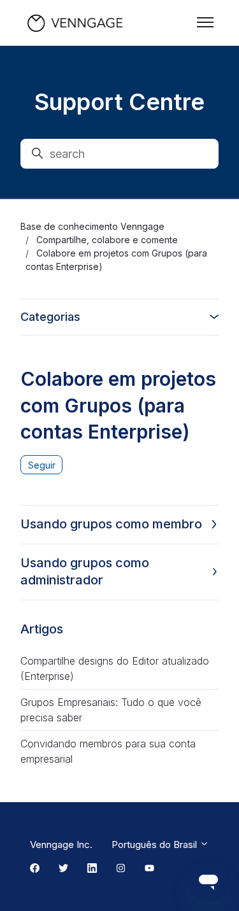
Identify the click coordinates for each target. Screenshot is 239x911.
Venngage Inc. (61, 844)
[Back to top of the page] (25, 886)
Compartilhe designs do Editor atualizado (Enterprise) (114, 668)
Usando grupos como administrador (84, 571)
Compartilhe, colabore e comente (107, 239)
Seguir (41, 465)
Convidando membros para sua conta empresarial (108, 751)
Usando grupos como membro (111, 524)
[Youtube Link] (149, 869)
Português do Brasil (155, 844)
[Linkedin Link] (92, 869)
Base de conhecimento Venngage (92, 226)
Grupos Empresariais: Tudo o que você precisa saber (110, 710)
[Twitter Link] (63, 869)
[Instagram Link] (120, 869)
